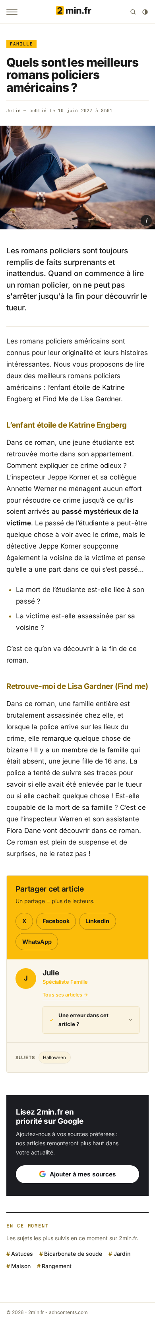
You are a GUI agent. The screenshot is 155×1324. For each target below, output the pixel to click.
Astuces (22, 1253)
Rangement (57, 1266)
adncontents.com (68, 1312)
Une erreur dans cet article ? (83, 1019)
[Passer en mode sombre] (145, 12)
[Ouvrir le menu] (11, 12)
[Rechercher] (133, 12)
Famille (21, 44)
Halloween (54, 1057)
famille (83, 704)
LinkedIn (97, 921)
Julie (13, 110)
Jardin (122, 1253)
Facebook (56, 921)
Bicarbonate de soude (73, 1253)
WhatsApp (37, 941)
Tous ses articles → (65, 995)
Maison (21, 1266)
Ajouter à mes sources (83, 1174)
